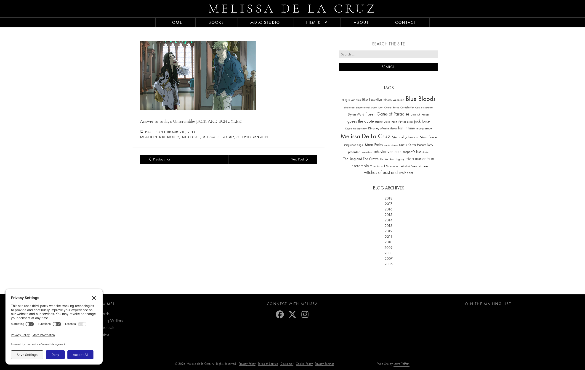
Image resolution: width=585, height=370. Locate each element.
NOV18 (403, 145)
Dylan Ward (356, 114)
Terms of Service (268, 364)
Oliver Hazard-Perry (420, 145)
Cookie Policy (304, 364)
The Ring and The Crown (361, 159)
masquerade (424, 128)
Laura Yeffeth (402, 363)
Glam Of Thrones (420, 114)
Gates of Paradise (393, 114)
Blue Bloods (169, 137)
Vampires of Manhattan (384, 166)
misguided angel (354, 145)
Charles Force (391, 107)
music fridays (391, 145)
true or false (424, 158)
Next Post (297, 159)
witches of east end (381, 172)
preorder (353, 152)
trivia (410, 158)
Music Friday (374, 145)
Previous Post (161, 159)
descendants (427, 107)
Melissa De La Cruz (218, 137)
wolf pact (406, 172)
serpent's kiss (412, 152)
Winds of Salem (409, 166)
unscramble (359, 165)
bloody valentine (393, 100)
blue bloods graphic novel (357, 107)
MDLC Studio (265, 22)
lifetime (393, 128)
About (361, 22)
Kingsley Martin (378, 128)
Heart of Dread (382, 121)
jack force (191, 137)
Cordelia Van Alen (410, 107)
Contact (405, 22)
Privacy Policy (247, 364)
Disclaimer (286, 364)
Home (175, 22)
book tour (377, 107)
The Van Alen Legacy (392, 159)
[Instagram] (305, 314)
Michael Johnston (405, 137)
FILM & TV (316, 22)
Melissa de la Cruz (292, 8)
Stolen (426, 152)
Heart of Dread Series (402, 121)
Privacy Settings (324, 364)
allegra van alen (351, 100)
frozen (370, 114)
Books (216, 22)
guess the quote (360, 121)
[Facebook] (280, 314)
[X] (292, 314)
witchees (423, 166)
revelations (366, 152)
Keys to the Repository (356, 128)
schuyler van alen (252, 137)
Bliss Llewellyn (372, 100)
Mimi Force (428, 137)
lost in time (406, 128)
